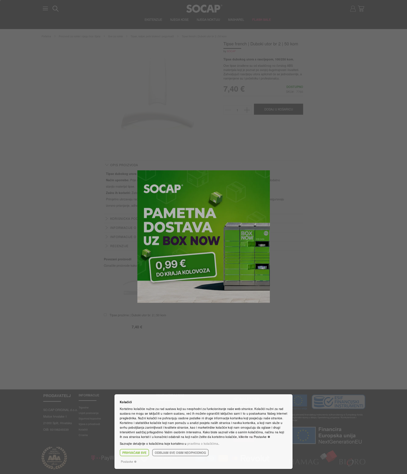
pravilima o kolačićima (202, 443)
